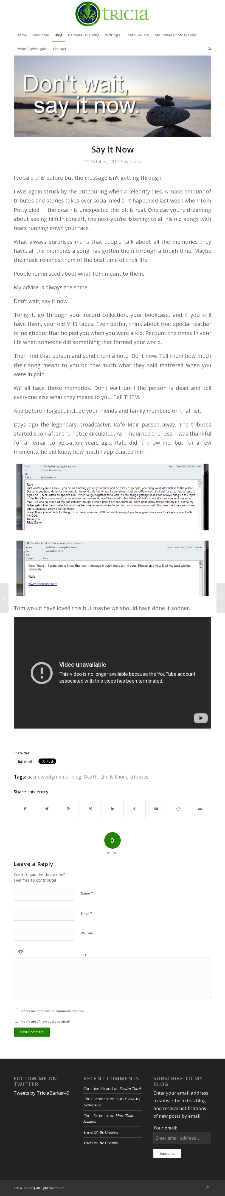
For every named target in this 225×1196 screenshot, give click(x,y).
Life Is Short (113, 776)
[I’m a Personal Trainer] (4, 598)
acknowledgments (48, 776)
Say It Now (112, 149)
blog (76, 776)
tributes (139, 776)
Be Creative (109, 1132)
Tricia (135, 162)
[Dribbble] (207, 1187)
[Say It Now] (112, 96)
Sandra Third (130, 1088)
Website (87, 933)
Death (91, 776)
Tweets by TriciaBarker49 (41, 1093)
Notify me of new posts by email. (46, 1021)
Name (87, 893)
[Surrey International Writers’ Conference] (220, 598)
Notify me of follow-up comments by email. (53, 1011)
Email (86, 913)
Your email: (165, 1128)
